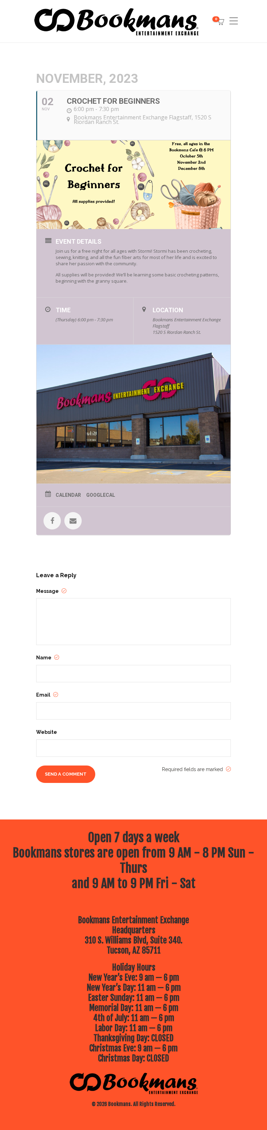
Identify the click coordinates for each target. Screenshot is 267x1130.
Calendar (68, 495)
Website (46, 732)
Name (44, 657)
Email (43, 695)
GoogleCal (100, 495)
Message (48, 591)
